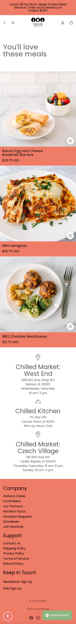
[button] (7, 616)
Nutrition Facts (14, 511)
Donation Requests (17, 516)
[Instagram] (38, 617)
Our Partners (13, 506)
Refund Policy (13, 563)
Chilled (42, 600)
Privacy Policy (13, 553)
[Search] (13, 22)
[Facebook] (31, 617)
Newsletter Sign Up (17, 581)
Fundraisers (12, 501)
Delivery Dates (14, 496)
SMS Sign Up (12, 588)
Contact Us (11, 543)
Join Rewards (13, 526)
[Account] (62, 22)
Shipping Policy (14, 548)
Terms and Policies (38, 609)
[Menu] (4, 22)
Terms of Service (16, 558)
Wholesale (11, 521)
